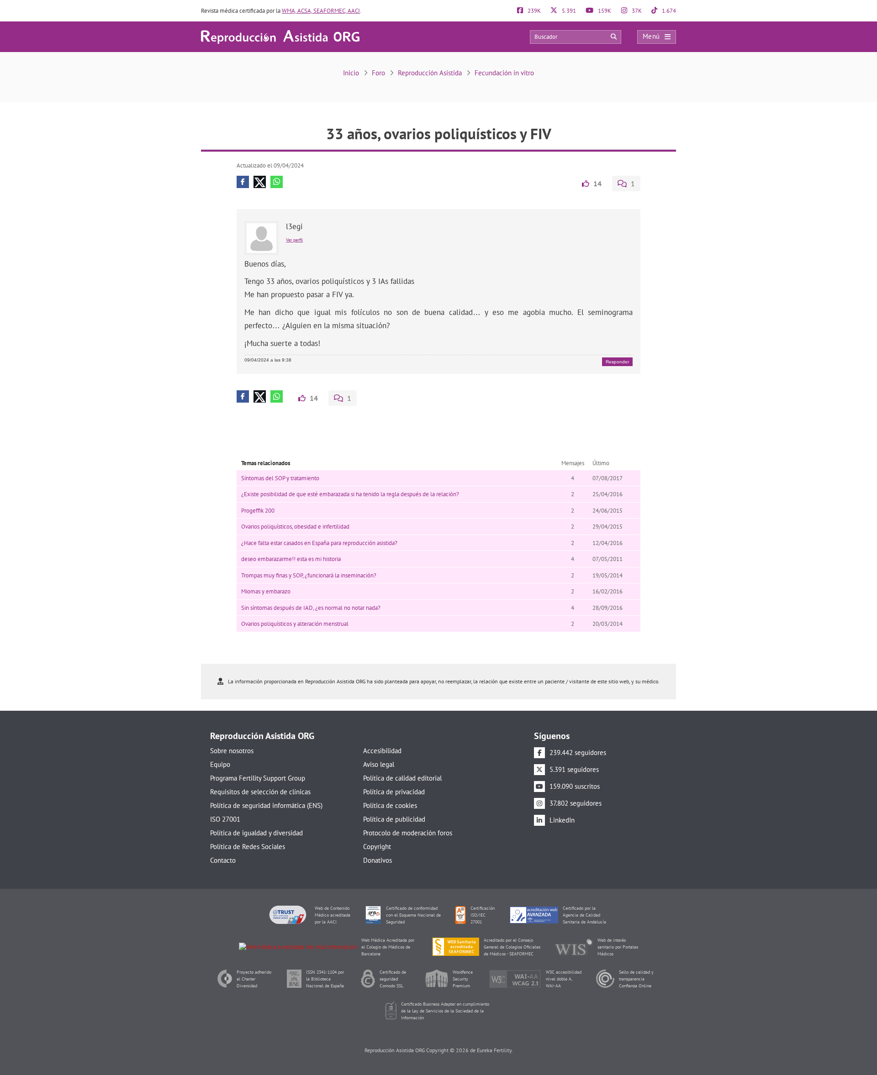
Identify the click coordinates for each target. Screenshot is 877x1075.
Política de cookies (390, 805)
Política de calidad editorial (402, 778)
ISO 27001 (225, 819)
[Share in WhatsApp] (276, 182)
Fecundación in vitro (504, 72)
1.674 (668, 11)
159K (604, 11)
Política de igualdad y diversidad (256, 832)
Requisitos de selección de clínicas (260, 791)
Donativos (377, 860)
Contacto (223, 860)
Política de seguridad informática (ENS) (266, 805)
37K (636, 11)
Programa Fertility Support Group (257, 778)
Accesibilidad (382, 750)
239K (533, 11)
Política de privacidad (394, 791)
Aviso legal (378, 764)
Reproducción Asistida (430, 72)
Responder (617, 361)
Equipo (220, 764)
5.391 (568, 11)
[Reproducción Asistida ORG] (280, 36)
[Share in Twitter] (260, 182)
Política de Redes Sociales (247, 846)
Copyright (377, 846)
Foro (378, 72)
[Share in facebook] (243, 182)
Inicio (351, 72)
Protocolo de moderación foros (407, 832)
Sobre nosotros (232, 750)
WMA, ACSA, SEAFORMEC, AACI (321, 11)
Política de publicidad (394, 819)
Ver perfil (294, 240)
